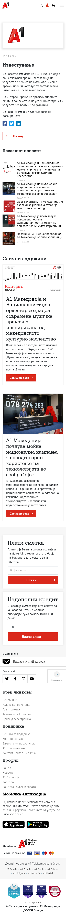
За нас (7, 768)
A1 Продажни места (15, 748)
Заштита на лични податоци (21, 787)
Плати (31, 580)
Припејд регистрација (17, 719)
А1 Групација (11, 777)
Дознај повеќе (19, 377)
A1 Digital (48, 873)
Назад (18, 136)
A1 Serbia (39, 869)
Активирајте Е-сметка (17, 714)
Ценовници (10, 700)
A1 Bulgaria (19, 873)
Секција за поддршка (16, 734)
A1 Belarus (52, 869)
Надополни (31, 637)
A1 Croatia (25, 869)
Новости (8, 772)
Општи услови (33, 902)
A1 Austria (12, 869)
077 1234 (30, 753)
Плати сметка (11, 709)
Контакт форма (13, 738)
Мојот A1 (47, 5)
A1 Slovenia (34, 873)
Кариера (8, 782)
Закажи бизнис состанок (19, 743)
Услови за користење (16, 704)
